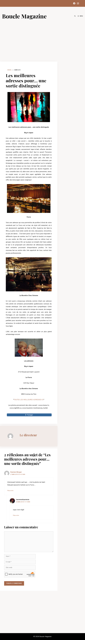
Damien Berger (16, 472)
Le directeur (28, 435)
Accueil (9, 70)
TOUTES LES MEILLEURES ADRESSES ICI (29, 400)
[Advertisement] (42, 39)
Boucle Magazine (24, 16)
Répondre (10, 490)
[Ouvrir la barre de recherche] (75, 16)
